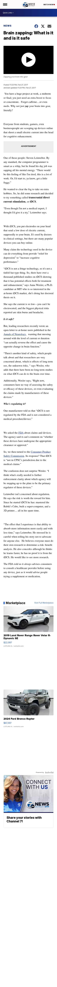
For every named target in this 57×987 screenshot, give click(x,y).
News (8, 25)
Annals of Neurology (15, 334)
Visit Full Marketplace (43, 603)
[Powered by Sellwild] (49, 772)
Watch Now (48, 4)
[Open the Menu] (5, 4)
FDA (21, 432)
